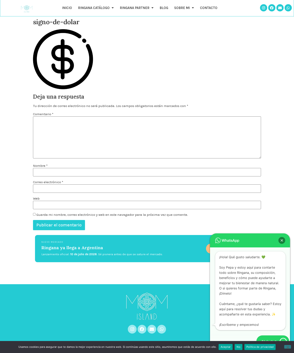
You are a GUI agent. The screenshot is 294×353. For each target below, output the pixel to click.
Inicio (67, 8)
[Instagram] (263, 7)
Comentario (43, 114)
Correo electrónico (48, 182)
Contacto (208, 8)
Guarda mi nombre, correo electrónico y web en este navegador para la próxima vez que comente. (112, 214)
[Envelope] (280, 7)
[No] (287, 347)
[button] (281, 240)
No (238, 346)
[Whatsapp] (288, 7)
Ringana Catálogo (94, 8)
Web (36, 198)
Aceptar (226, 346)
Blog (164, 8)
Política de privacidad (260, 346)
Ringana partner (134, 8)
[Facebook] (271, 7)
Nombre (40, 165)
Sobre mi (182, 8)
